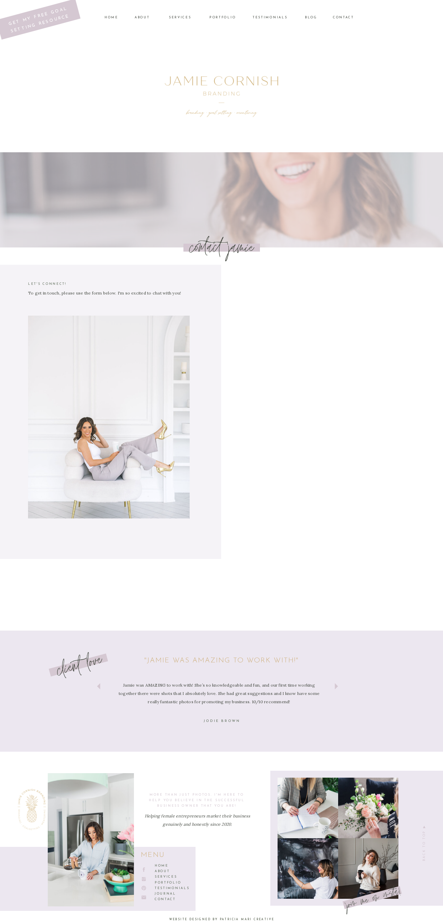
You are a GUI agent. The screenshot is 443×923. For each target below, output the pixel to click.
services (166, 876)
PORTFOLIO (168, 882)
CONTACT (165, 899)
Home (162, 865)
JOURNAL (165, 893)
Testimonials (172, 888)
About (162, 871)
